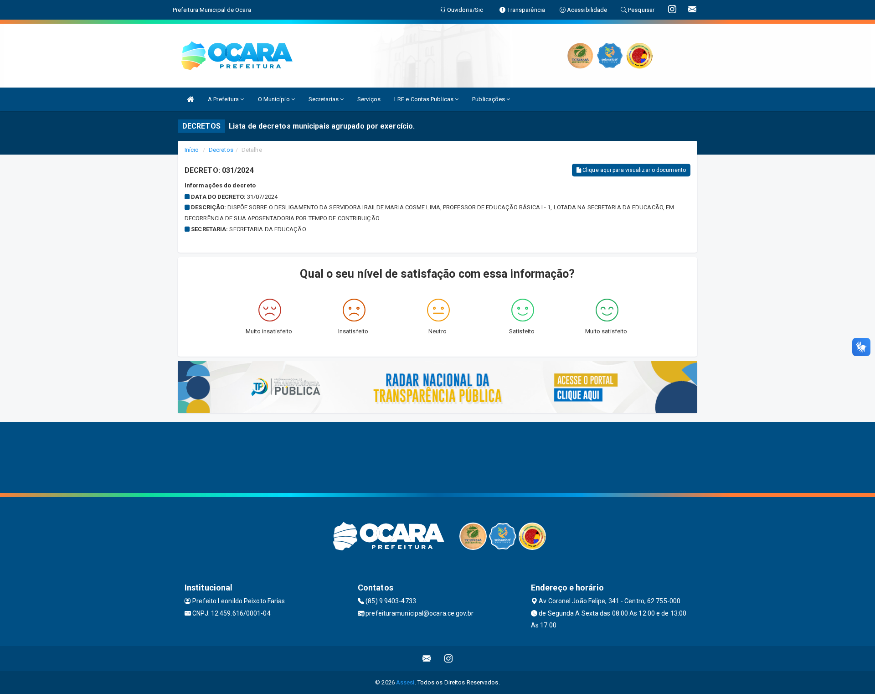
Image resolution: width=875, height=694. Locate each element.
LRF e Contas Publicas (424, 99)
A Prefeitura (224, 99)
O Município (274, 99)
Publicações (489, 99)
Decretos (221, 149)
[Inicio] (190, 99)
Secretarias (324, 99)
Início (192, 149)
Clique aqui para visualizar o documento (633, 170)
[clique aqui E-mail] (427, 659)
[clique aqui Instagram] (449, 659)
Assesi (405, 682)
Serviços (369, 99)
